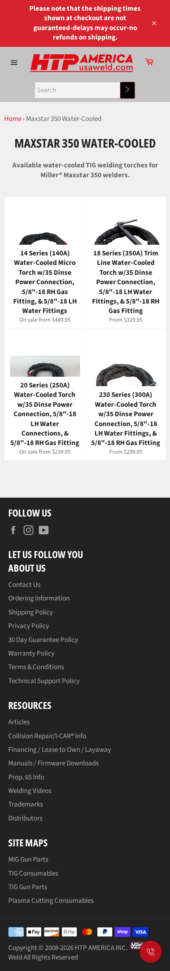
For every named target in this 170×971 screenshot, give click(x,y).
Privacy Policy (28, 626)
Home (12, 119)
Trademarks (25, 804)
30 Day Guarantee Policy (43, 640)
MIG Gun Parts (28, 859)
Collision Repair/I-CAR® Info (47, 736)
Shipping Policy (30, 612)
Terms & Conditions (36, 667)
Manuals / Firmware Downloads (53, 763)
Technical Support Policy (44, 681)
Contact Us (24, 585)
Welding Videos (30, 791)
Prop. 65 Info (26, 777)
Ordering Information (39, 598)
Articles (19, 722)
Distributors (25, 818)
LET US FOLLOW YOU (45, 554)
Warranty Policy (31, 653)
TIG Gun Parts (27, 887)
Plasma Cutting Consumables (51, 901)
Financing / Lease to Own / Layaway (59, 750)
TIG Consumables (33, 873)
